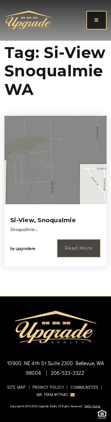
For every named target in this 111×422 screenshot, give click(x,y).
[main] (55, 148)
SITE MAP (16, 387)
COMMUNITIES (84, 387)
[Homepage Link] (29, 19)
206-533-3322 (67, 372)
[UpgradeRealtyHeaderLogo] (55, 326)
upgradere (25, 248)
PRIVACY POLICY (48, 387)
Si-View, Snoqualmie (43, 220)
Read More (79, 248)
